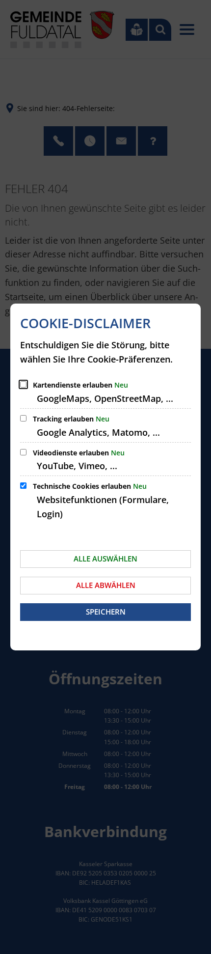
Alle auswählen (105, 558)
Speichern (106, 612)
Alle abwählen (105, 585)
